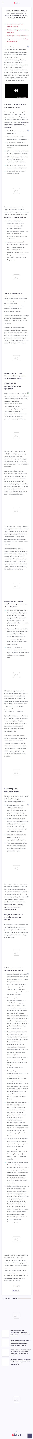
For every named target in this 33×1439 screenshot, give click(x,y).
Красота (16, 1290)
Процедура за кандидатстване (17, 36)
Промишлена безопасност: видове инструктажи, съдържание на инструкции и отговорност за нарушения (21, 1352)
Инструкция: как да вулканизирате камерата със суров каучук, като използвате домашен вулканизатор (21, 1362)
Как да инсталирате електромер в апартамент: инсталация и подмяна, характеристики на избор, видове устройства (20, 1343)
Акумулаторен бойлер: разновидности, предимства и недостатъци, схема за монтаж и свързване (20, 1333)
